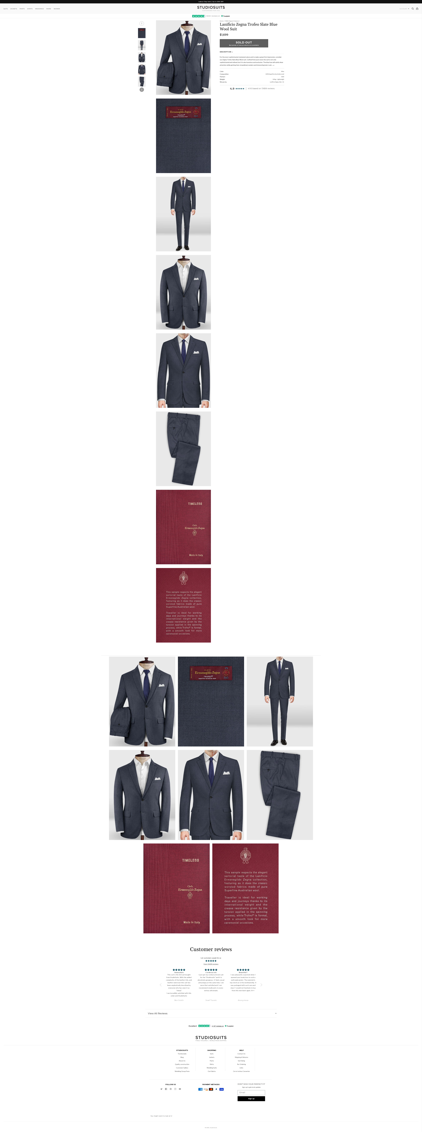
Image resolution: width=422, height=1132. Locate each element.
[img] (211, 961)
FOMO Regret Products (232, 21)
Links (241, 1068)
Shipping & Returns (241, 1057)
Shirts (212, 1064)
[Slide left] (142, 23)
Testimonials (182, 1054)
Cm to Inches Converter (241, 1071)
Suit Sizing (241, 1061)
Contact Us (241, 1054)
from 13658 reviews (211, 964)
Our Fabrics (212, 1071)
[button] (412, 8)
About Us (182, 1061)
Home (221, 21)
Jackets (211, 1057)
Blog (182, 1057)
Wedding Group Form (182, 1071)
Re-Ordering (241, 1064)
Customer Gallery (182, 1068)
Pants (212, 1061)
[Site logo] (211, 1038)
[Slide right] (142, 89)
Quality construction (182, 1064)
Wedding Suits (212, 1068)
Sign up (251, 1099)
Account (404, 9)
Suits (212, 1054)
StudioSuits (213, 1127)
